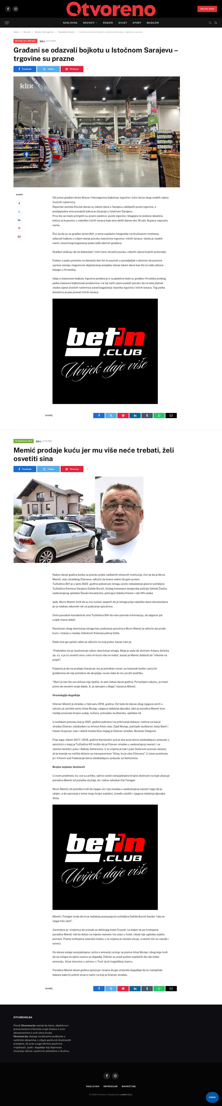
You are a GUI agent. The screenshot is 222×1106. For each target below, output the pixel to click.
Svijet (122, 22)
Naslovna (70, 22)
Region (108, 22)
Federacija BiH (23, 441)
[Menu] (7, 22)
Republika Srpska (25, 41)
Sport (137, 22)
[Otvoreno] (111, 9)
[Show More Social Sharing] (87, 69)
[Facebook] (19, 203)
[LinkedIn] (19, 220)
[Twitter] (19, 211)
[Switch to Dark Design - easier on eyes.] (210, 22)
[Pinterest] (19, 228)
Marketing (129, 1086)
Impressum (110, 1086)
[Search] (215, 22)
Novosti (89, 22)
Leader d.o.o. (126, 1094)
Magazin (153, 22)
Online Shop (207, 9)
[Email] (19, 236)
